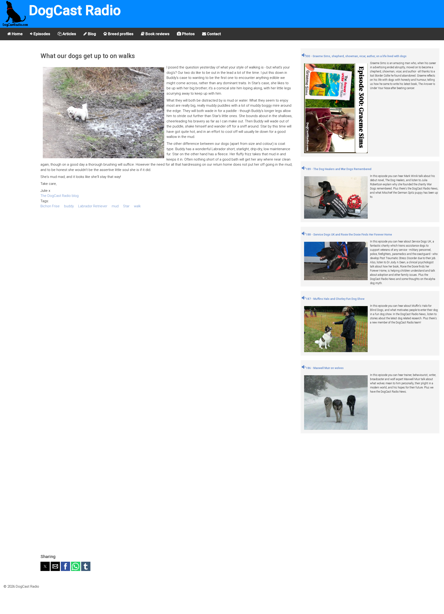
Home (17, 33)
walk (137, 206)
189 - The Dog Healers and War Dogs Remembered (338, 169)
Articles (69, 33)
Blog (91, 33)
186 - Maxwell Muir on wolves (324, 368)
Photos (188, 33)
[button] (45, 566)
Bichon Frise (50, 206)
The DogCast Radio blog (59, 196)
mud (115, 206)
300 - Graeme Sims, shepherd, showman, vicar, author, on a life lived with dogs (356, 56)
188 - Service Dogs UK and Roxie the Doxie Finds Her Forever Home (348, 234)
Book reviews (157, 33)
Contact (213, 33)
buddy (69, 206)
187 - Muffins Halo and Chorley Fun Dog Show (334, 299)
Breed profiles (120, 33)
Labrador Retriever (92, 206)
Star (126, 206)
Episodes (41, 33)
